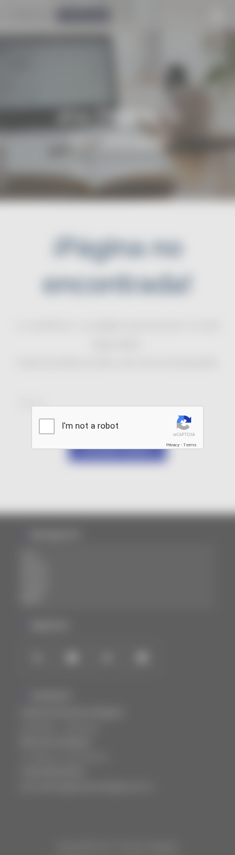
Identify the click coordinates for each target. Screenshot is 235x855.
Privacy (173, 444)
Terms (190, 444)
